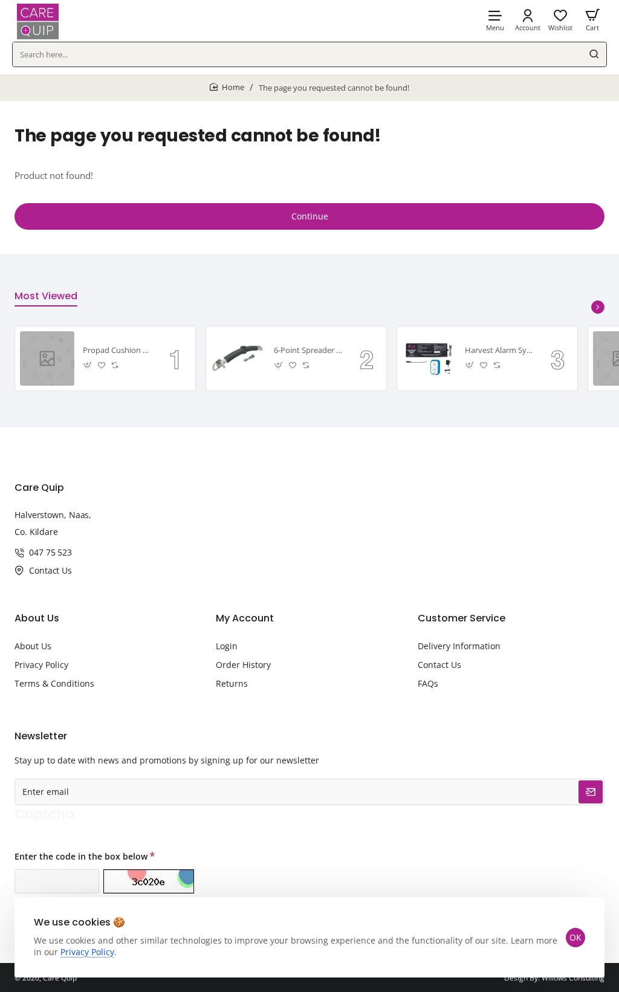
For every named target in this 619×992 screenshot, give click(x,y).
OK (575, 937)
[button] (88, 365)
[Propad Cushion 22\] (47, 358)
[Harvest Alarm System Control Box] (429, 358)
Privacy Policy (87, 952)
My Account (245, 618)
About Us (37, 618)
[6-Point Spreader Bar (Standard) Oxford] (238, 358)
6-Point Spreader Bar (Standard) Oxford (308, 350)
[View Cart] (592, 19)
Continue (309, 216)
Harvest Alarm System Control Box (499, 350)
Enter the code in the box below (81, 856)
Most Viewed (46, 296)
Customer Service (461, 618)
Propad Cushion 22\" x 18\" (117, 350)
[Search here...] (594, 54)
